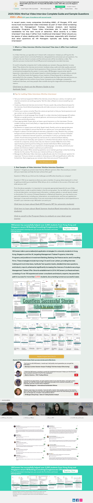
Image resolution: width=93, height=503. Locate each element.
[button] (60, 7)
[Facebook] (77, 500)
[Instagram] (81, 500)
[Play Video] (10, 408)
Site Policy (15, 495)
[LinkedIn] (73, 500)
